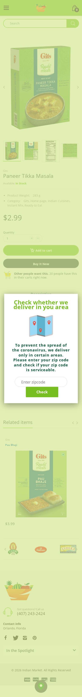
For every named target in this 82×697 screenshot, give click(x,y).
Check (42, 391)
